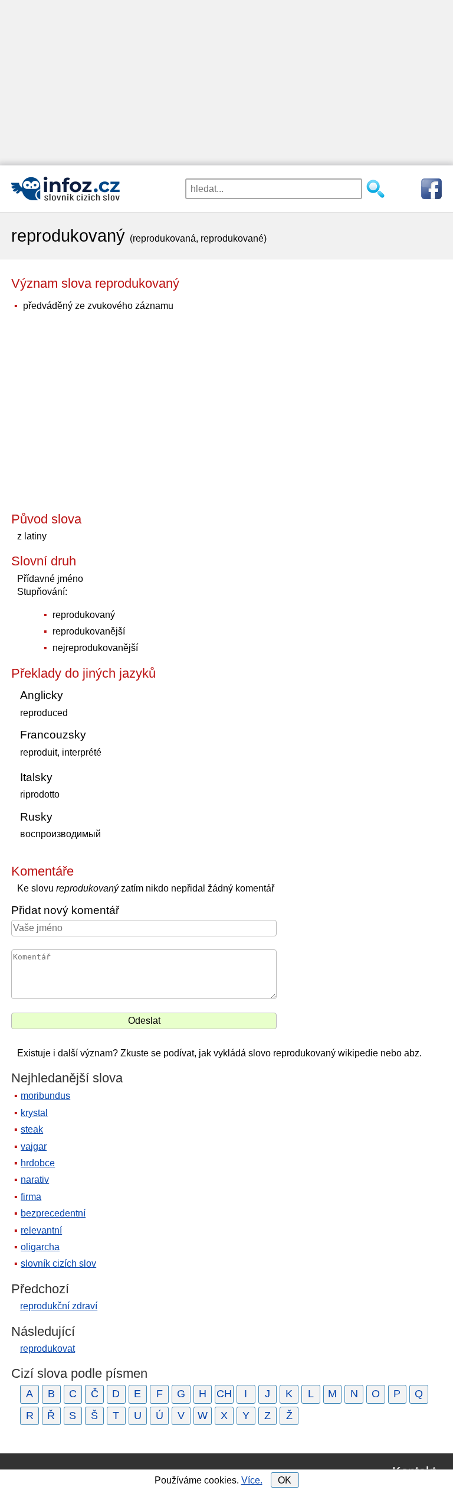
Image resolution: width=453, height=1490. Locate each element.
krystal (34, 1113)
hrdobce (38, 1163)
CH (224, 1394)
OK (284, 1480)
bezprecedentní (53, 1213)
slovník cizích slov (58, 1263)
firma (31, 1197)
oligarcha (40, 1247)
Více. (251, 1480)
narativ (35, 1180)
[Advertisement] (226, 82)
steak (32, 1129)
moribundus (45, 1096)
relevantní (41, 1230)
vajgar (34, 1146)
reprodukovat (47, 1348)
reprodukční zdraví (58, 1306)
